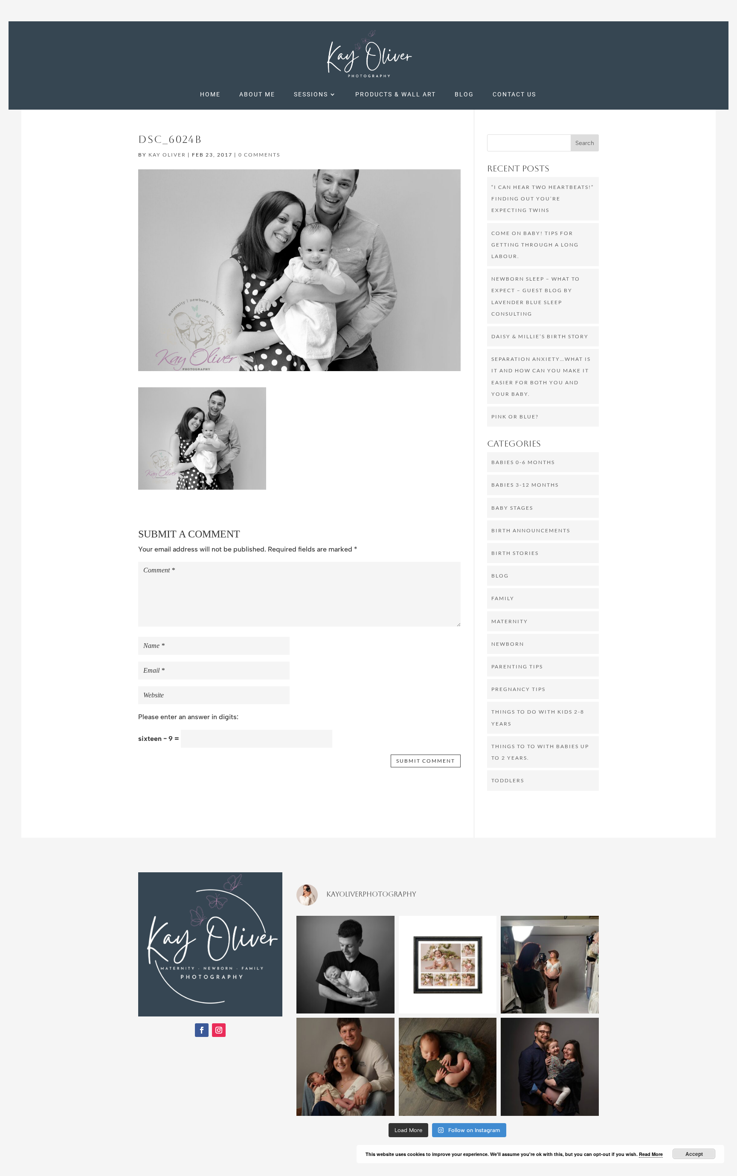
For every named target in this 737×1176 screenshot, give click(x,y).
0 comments (259, 154)
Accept (694, 1154)
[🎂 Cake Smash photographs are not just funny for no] (448, 965)
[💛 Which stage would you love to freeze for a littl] (448, 1067)
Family (502, 598)
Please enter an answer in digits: (188, 717)
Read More (651, 1154)
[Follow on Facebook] (202, 1030)
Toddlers (507, 780)
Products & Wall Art (395, 94)
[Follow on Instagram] (219, 1030)
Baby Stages (512, 508)
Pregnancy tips (518, 689)
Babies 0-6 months (523, 462)
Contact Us (514, 94)
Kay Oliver (167, 154)
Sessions (311, 94)
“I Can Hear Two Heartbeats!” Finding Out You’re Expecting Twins (542, 198)
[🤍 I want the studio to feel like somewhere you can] (550, 965)
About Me (257, 94)
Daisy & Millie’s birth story (540, 336)
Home (210, 94)
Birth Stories (515, 553)
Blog (464, 94)
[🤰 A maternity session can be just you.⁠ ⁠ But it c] (550, 1067)
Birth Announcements (530, 530)
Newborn (507, 644)
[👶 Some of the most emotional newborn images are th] (345, 1067)
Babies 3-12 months (525, 485)
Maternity (509, 621)
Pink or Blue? (515, 416)
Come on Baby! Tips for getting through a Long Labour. (535, 244)
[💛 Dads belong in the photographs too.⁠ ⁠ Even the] (345, 965)
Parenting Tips (517, 666)
